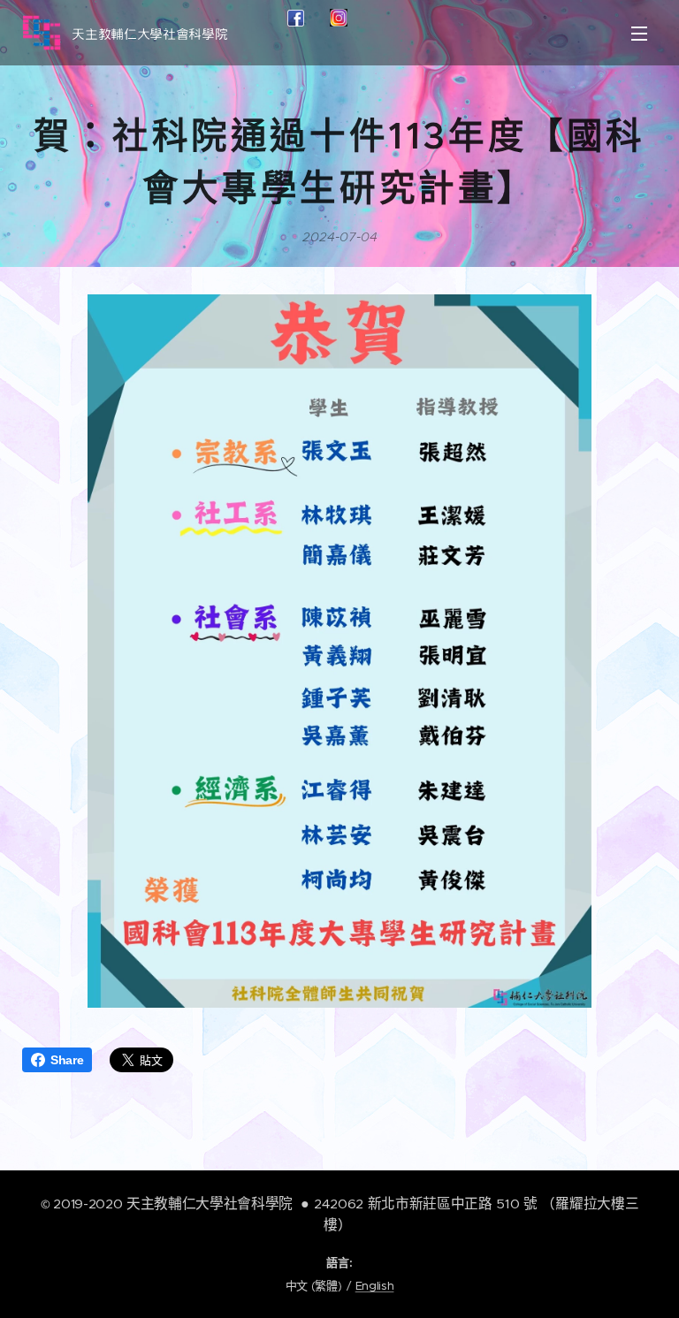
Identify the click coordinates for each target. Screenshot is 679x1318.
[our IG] (338, 21)
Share (66, 1060)
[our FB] (295, 21)
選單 (639, 32)
